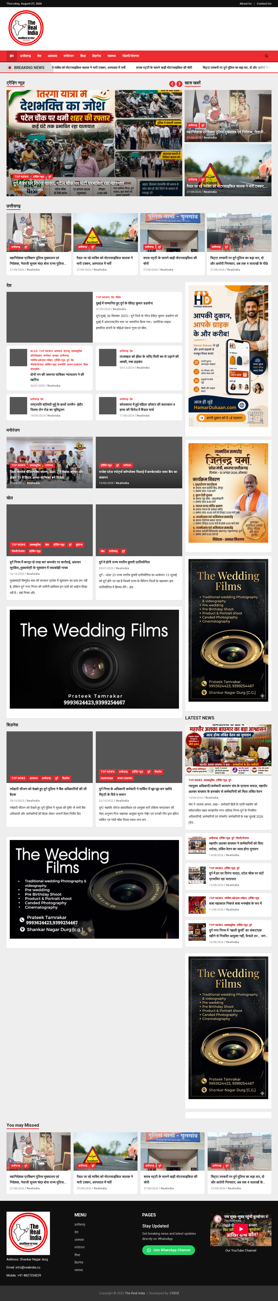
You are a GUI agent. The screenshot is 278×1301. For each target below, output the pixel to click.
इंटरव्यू (67, 351)
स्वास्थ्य (112, 56)
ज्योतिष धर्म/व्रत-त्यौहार (41, 360)
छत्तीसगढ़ (14, 206)
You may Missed (23, 1125)
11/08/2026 (216, 909)
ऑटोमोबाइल (36, 355)
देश (39, 56)
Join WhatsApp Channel (171, 1250)
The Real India (135, 1293)
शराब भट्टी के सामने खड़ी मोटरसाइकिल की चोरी (122, 68)
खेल (10, 497)
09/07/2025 (106, 568)
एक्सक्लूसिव (76, 351)
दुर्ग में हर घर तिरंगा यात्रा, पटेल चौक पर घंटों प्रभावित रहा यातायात (66, 183)
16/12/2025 (17, 573)
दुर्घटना (79, 544)
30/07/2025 (37, 385)
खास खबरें (193, 82)
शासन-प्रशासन (74, 364)
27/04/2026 (17, 483)
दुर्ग (47, 176)
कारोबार (47, 355)
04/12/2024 (127, 367)
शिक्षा (83, 56)
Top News (19, 176)
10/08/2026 (216, 942)
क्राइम (55, 355)
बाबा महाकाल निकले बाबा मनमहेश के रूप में (235, 903)
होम (12, 56)
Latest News (199, 718)
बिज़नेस (78, 1263)
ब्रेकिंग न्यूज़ (50, 364)
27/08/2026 (194, 137)
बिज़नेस (96, 56)
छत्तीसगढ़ (25, 56)
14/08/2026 (196, 797)
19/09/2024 (37, 415)
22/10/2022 (106, 800)
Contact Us (264, 3)
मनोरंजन (69, 56)
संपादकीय (35, 369)
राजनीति (62, 364)
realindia (34, 189)
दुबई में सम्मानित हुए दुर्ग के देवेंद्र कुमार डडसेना (124, 303)
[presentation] (172, 84)
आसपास (52, 56)
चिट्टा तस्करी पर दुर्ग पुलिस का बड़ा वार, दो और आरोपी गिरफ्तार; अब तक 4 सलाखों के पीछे (213, 68)
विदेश (118, 297)
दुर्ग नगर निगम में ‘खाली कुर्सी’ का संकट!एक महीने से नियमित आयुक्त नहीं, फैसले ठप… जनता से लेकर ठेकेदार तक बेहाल (238, 936)
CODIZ (174, 1293)
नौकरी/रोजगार (130, 56)
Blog (34, 351)
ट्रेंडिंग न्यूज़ (16, 82)
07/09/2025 (103, 309)
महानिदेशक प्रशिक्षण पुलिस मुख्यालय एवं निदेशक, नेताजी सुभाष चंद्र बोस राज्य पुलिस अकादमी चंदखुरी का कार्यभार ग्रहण (37, 263)
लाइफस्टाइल (107, 778)
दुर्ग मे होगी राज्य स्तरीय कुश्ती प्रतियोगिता (124, 562)
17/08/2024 (127, 415)
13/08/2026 (18, 189)
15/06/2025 (106, 483)
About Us (246, 3)
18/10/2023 (17, 800)
